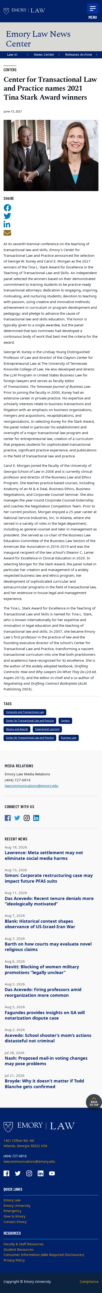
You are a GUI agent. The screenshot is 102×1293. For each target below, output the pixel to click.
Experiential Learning (47, 729)
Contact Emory (15, 1221)
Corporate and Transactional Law (25, 712)
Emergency (12, 1211)
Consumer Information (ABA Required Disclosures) (44, 1254)
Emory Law (12, 1200)
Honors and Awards (17, 729)
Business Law (68, 738)
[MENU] (92, 8)
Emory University (17, 1205)
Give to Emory (14, 1216)
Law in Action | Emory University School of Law (15, 55)
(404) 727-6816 (15, 1156)
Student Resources (18, 1249)
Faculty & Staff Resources (24, 1244)
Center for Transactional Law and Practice (30, 720)
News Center (44, 54)
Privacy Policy (14, 1260)
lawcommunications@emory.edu (31, 785)
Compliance (89, 1281)
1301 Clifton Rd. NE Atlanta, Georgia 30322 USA (25, 1143)
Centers (65, 720)
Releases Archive (78, 54)
